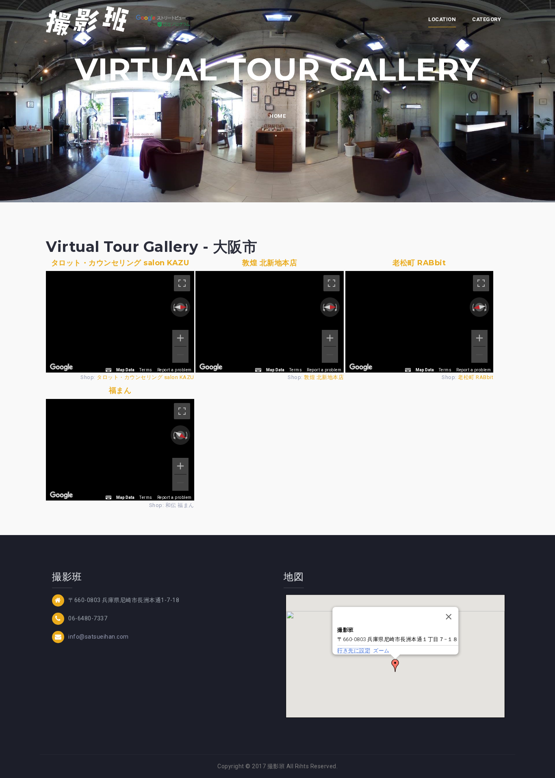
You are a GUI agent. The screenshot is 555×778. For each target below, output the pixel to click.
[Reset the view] (180, 307)
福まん (120, 390)
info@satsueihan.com (98, 636)
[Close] (448, 616)
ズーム (381, 651)
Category (486, 19)
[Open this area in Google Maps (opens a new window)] (61, 367)
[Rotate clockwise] (187, 307)
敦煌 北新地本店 (269, 262)
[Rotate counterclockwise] (173, 307)
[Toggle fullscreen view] (182, 283)
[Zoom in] (180, 338)
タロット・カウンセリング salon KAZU (120, 262)
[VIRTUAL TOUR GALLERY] (120, 20)
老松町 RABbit (419, 262)
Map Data (125, 370)
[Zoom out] (180, 355)
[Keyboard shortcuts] (108, 370)
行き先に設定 (353, 651)
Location (442, 19)
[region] (120, 322)
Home (277, 116)
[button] (395, 665)
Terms (145, 370)
